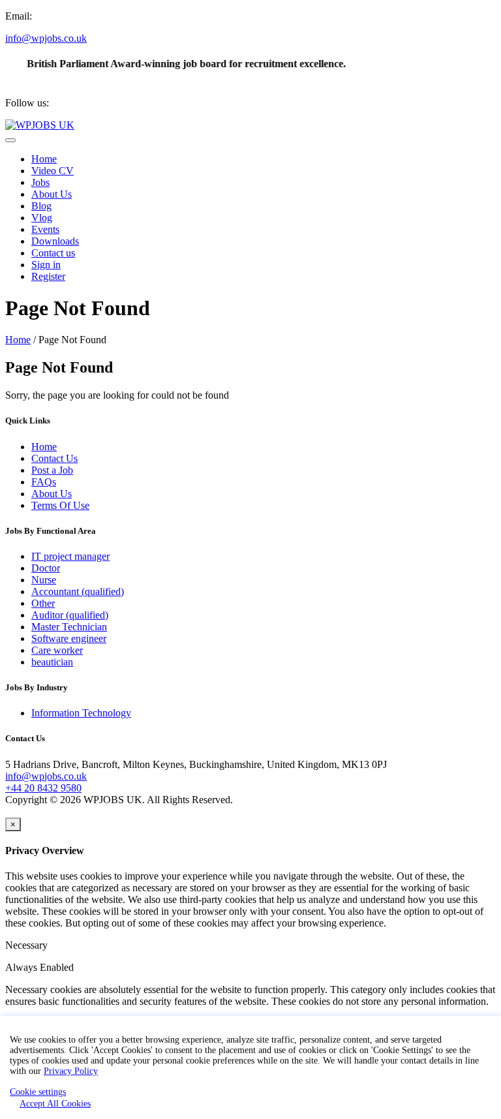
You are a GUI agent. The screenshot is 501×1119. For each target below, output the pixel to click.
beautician (52, 661)
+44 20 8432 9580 (43, 787)
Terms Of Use (60, 505)
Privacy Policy (71, 1071)
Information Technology (81, 712)
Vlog (41, 217)
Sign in (46, 264)
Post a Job (52, 470)
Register (48, 276)
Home (44, 158)
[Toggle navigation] (10, 140)
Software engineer (68, 638)
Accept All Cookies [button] (55, 1104)
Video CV (52, 170)
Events (45, 229)
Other (43, 603)
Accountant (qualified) (77, 591)
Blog (41, 205)
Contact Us (54, 458)
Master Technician (69, 626)
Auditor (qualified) (69, 615)
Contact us (53, 252)
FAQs (43, 481)
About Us (51, 194)
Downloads (55, 241)
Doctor (45, 568)
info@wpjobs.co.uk (46, 38)
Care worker (57, 650)
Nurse (43, 579)
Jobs (40, 182)
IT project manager (70, 556)
